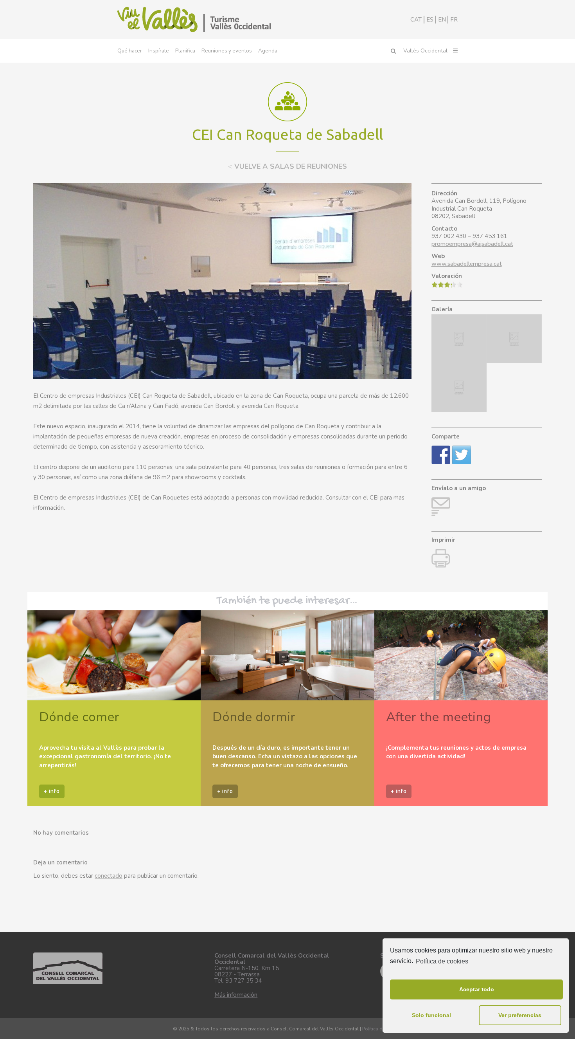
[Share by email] (440, 506)
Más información (235, 995)
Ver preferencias (519, 1015)
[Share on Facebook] (440, 455)
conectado (108, 876)
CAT (416, 19)
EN (442, 19)
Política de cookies (442, 961)
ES (429, 19)
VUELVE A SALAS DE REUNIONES (287, 166)
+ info (52, 791)
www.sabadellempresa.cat (466, 264)
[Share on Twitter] (461, 455)
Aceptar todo (476, 989)
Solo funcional (431, 1015)
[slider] (447, 284)
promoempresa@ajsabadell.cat (472, 244)
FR (454, 19)
